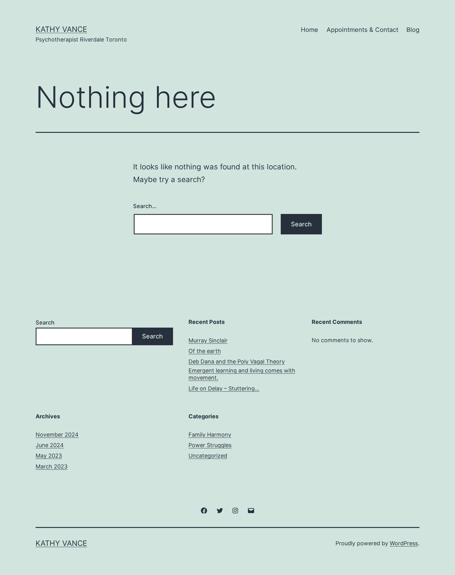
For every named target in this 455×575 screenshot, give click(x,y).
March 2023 (51, 466)
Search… (145, 206)
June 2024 (50, 445)
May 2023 (49, 455)
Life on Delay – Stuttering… (223, 388)
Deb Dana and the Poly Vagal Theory (236, 361)
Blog (412, 29)
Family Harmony (209, 434)
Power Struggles (210, 445)
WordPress (404, 543)
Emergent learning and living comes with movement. (241, 374)
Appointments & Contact (362, 29)
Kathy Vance (61, 29)
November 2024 (57, 434)
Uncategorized (207, 455)
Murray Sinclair (208, 340)
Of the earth (204, 351)
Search (45, 322)
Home (309, 29)
